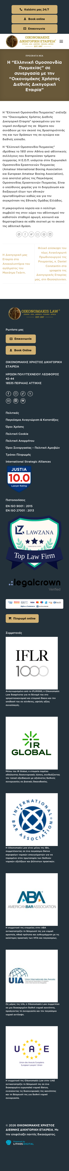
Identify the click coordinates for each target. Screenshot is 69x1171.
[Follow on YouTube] (22, 400)
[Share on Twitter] (31, 234)
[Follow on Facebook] (8, 393)
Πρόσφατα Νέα (34, 56)
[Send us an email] (8, 400)
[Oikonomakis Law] (31, 41)
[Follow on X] (30, 393)
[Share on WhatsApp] (19, 234)
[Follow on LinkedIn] (15, 400)
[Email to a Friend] (38, 234)
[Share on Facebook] (25, 234)
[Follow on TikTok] (22, 393)
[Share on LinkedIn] (50, 234)
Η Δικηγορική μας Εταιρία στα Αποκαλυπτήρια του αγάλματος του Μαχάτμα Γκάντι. (16, 263)
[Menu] (61, 41)
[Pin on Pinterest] (44, 234)
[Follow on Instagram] (15, 393)
